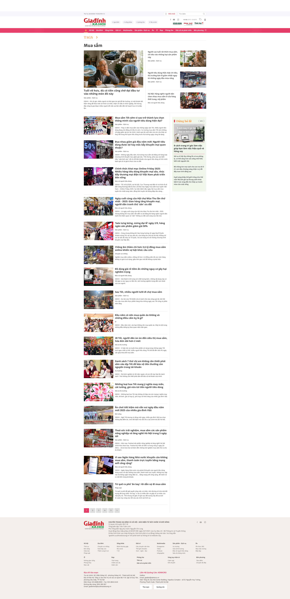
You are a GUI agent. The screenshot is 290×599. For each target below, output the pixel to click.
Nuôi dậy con (102, 549)
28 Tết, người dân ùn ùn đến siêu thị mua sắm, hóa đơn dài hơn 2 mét (141, 340)
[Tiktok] (178, 19)
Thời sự (86, 546)
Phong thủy (87, 563)
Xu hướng (118, 371)
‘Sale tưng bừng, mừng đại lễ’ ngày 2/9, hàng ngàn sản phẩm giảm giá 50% (140, 225)
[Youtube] (174, 19)
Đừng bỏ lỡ (183, 121)
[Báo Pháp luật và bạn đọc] (188, 24)
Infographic (160, 553)
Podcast (159, 551)
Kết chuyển (171, 563)
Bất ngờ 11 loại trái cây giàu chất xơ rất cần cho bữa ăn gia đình (188, 148)
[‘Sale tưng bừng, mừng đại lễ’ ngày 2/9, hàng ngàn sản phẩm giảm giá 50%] (98, 231)
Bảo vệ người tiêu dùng (156, 103)
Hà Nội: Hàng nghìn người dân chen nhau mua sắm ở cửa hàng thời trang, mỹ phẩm (162, 96)
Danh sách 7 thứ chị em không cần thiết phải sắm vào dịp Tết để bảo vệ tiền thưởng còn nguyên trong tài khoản (140, 364)
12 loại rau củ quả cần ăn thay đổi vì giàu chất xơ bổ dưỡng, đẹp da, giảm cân (188, 174)
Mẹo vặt (86, 565)
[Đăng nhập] (205, 19)
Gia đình (99, 30)
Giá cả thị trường (121, 345)
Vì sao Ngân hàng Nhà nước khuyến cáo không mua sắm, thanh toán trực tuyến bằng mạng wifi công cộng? (141, 460)
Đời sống (118, 414)
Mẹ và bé (154, 22)
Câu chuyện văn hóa (142, 546)
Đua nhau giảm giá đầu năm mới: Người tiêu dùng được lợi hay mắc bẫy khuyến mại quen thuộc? (140, 144)
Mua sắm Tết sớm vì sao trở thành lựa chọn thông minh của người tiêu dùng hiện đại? (139, 119)
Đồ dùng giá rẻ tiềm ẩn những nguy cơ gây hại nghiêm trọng (141, 270)
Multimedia (127, 30)
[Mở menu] (206, 30)
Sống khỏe (109, 30)
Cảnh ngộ (171, 560)
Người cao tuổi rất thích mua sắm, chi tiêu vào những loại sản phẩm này (163, 54)
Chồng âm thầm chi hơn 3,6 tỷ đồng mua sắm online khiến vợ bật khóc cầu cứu (140, 249)
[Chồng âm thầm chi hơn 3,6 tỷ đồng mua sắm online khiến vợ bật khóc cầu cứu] (98, 255)
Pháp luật (118, 488)
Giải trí (118, 30)
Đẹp (161, 30)
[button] (198, 121)
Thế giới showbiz (141, 549)
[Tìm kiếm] (204, 14)
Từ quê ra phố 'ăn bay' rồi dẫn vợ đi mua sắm (140, 484)
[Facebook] (170, 19)
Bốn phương (199, 30)
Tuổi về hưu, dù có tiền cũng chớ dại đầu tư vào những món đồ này (112, 92)
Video (159, 549)
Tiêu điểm (199, 560)
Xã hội (91, 30)
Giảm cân (114, 565)
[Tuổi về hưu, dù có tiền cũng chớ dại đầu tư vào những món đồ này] (113, 69)
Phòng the (169, 30)
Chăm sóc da (115, 563)
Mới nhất (171, 14)
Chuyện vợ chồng (121, 254)
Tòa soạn (146, 587)
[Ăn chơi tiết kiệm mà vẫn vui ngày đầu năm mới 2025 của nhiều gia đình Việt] (98, 415)
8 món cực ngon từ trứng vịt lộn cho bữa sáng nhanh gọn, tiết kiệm (187, 165)
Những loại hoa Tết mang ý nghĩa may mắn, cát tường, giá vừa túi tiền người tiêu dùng (139, 386)
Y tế (118, 551)
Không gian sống (89, 560)
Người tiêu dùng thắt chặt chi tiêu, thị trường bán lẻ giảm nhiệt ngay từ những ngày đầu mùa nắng (163, 75)
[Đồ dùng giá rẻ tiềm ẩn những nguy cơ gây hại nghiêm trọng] (98, 276)
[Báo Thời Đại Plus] (199, 23)
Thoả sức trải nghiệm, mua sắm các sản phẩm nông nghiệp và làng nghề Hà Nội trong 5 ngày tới (141, 433)
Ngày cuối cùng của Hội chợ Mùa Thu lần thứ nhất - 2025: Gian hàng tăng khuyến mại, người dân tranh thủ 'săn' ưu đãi (140, 201)
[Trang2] (117, 510)
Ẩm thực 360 (200, 546)
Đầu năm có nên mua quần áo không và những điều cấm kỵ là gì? (137, 317)
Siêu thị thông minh (179, 553)
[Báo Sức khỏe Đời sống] (177, 23)
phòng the (141, 22)
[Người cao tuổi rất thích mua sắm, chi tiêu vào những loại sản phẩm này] (193, 58)
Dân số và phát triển (184, 30)
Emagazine (160, 546)
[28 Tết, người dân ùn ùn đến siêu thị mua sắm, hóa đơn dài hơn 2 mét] (98, 346)
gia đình (116, 22)
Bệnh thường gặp (122, 546)
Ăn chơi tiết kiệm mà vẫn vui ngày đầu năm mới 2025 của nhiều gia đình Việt (139, 409)
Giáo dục (87, 551)
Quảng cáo (161, 587)
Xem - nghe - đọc (141, 551)
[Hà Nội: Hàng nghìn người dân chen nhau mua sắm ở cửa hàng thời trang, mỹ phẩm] (193, 100)
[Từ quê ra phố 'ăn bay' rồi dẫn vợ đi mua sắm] (98, 492)
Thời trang (114, 560)
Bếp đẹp (198, 551)
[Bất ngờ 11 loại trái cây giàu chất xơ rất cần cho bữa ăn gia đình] (189, 133)
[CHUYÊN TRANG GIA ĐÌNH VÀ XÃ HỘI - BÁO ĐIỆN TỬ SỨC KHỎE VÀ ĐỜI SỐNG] (95, 22)
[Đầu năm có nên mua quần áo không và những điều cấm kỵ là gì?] (98, 323)
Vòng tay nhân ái (174, 557)
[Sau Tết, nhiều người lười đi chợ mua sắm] (98, 299)
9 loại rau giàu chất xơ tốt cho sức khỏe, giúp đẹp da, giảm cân (189, 157)
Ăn (153, 30)
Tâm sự (139, 560)
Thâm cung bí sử (103, 551)
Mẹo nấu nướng (201, 549)
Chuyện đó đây (201, 563)
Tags (89, 37)
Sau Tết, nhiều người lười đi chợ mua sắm (138, 291)
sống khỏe (128, 22)
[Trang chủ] (86, 30)
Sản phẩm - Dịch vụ (142, 30)
